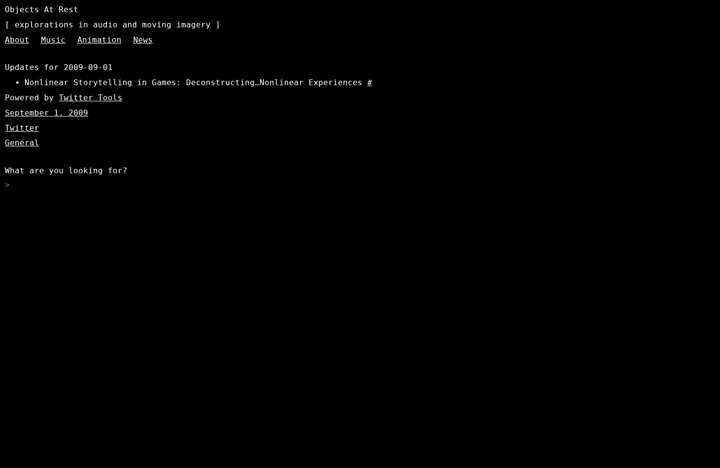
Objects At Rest (41, 9)
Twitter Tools (90, 97)
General (22, 142)
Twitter (22, 128)
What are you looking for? (66, 170)
